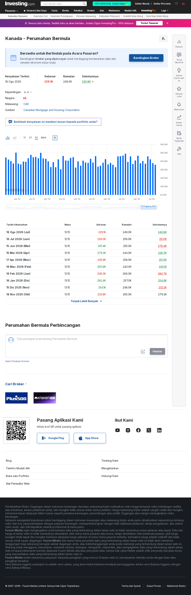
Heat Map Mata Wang (157, 16)
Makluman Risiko (176, 586)
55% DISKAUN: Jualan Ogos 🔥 (112, 3)
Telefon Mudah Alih (18, 468)
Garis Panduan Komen (17, 361)
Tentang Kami (109, 460)
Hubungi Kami (109, 475)
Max (43, 137)
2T (30, 137)
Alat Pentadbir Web (18, 483)
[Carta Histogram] (7, 137)
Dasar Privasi (154, 586)
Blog (9, 460)
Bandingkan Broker (146, 57)
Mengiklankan (110, 468)
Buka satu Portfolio (17, 475)
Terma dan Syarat (131, 586)
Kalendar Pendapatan (62, 16)
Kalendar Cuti (41, 16)
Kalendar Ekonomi (17, 16)
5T (36, 137)
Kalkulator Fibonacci (109, 16)
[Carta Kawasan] (14, 137)
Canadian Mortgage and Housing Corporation (52, 110)
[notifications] (176, 3)
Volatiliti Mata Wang (133, 16)
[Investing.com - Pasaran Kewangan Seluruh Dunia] (20, 3)
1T (24, 137)
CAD (26, 104)
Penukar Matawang (86, 16)
